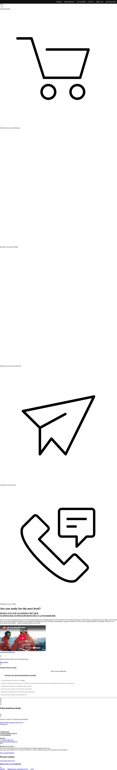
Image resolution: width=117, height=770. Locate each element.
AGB (32, 769)
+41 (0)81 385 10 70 (7, 740)
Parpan (9, 760)
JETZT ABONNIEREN (7, 753)
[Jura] (3, 724)
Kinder (59, 2)
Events (91, 2)
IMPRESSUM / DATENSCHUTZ (17, 769)
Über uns (99, 2)
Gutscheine (81, 2)
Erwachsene (69, 2)
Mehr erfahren (4, 662)
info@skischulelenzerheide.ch (8, 741)
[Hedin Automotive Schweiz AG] (11, 722)
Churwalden (3, 760)
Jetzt (111, 2)
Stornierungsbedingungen (7, 652)
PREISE (2, 769)
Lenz (13, 760)
